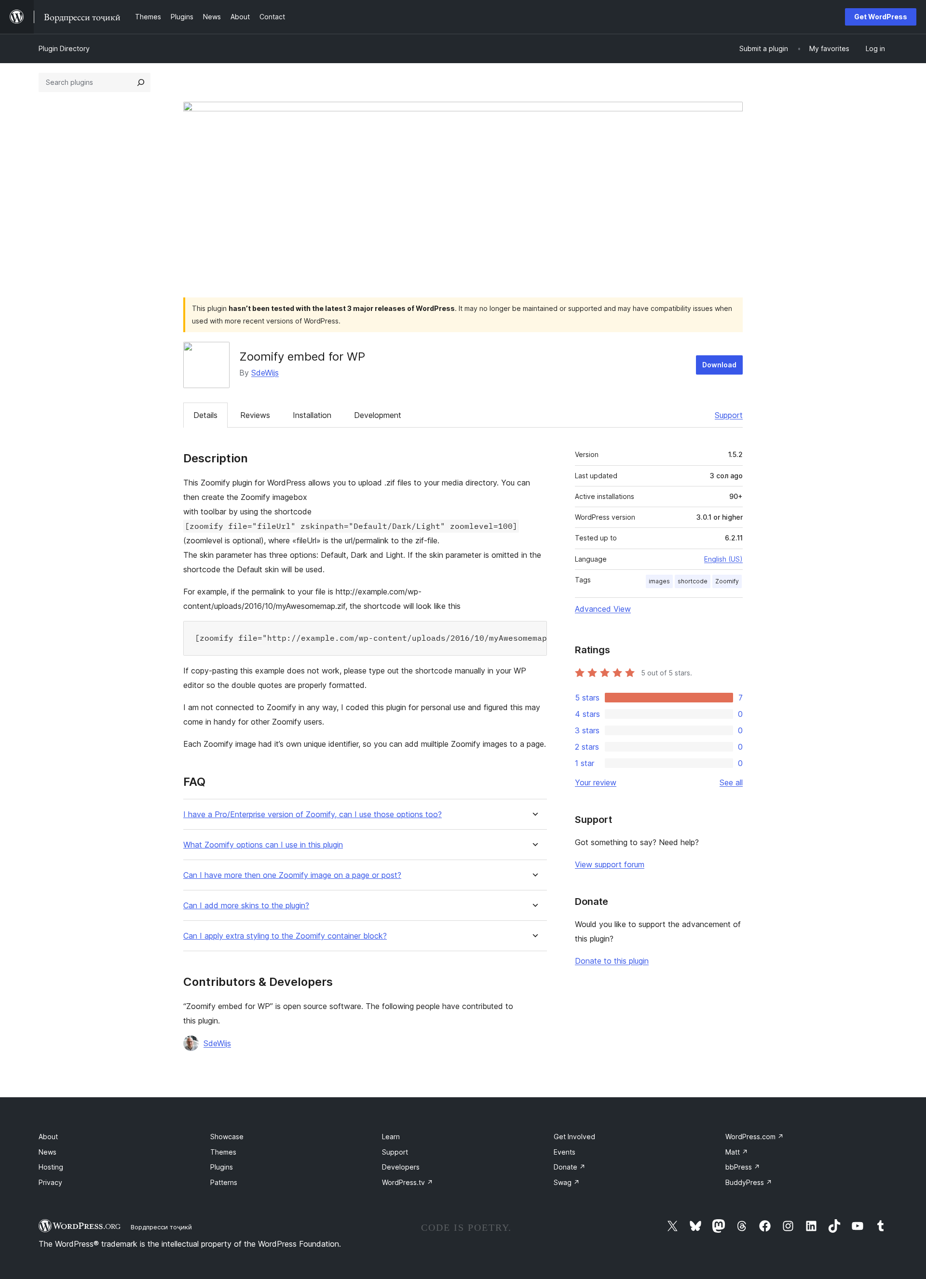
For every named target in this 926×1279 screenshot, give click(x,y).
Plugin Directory (64, 48)
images (659, 581)
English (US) (723, 559)
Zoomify (727, 581)
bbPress (742, 1167)
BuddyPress (748, 1182)
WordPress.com (754, 1136)
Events (564, 1152)
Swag (567, 1182)
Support (729, 415)
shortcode (693, 581)
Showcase (227, 1136)
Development (377, 415)
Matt (736, 1152)
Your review (595, 782)
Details (205, 415)
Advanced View (603, 609)
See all (731, 782)
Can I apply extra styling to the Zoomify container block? (285, 936)
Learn (391, 1136)
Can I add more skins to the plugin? (246, 905)
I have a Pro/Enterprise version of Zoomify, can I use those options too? (312, 814)
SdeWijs (265, 372)
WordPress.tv (407, 1182)
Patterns (223, 1182)
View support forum (609, 864)
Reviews (255, 415)
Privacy (50, 1182)
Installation (312, 415)
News (47, 1152)
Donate (570, 1167)
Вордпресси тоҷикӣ (161, 1227)
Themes (223, 1152)
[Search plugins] (140, 82)
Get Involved (574, 1136)
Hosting (51, 1167)
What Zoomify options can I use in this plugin (263, 844)
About (48, 1136)
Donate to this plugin (612, 961)
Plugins (221, 1167)
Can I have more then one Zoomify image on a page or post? (292, 875)
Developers (401, 1167)
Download (719, 365)
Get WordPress (880, 17)
